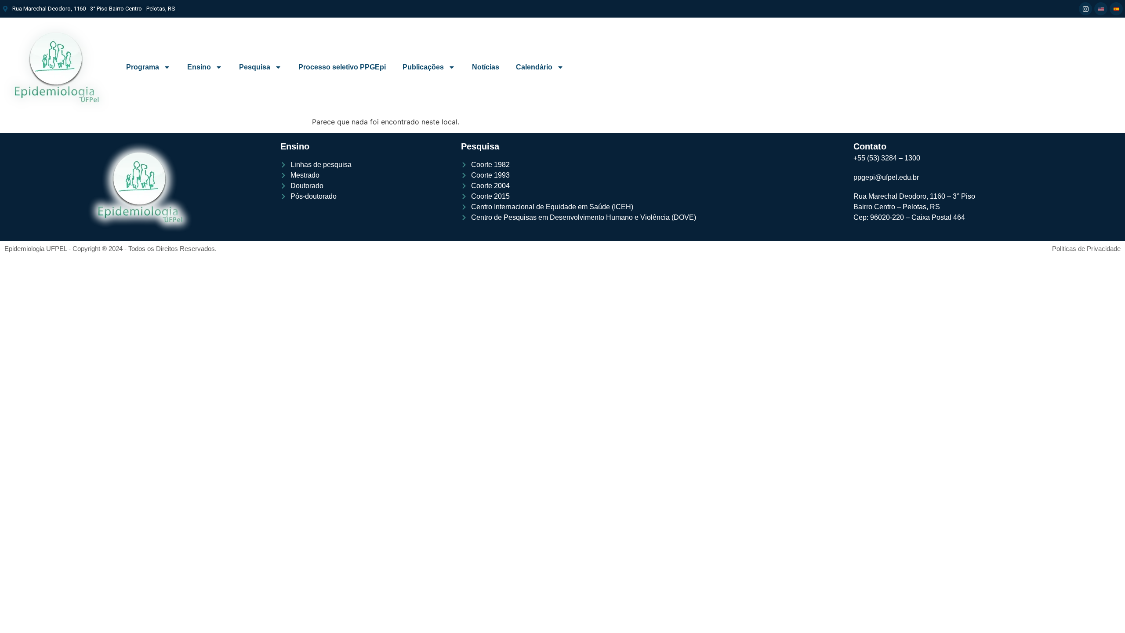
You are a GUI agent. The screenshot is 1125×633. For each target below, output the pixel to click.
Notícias (485, 67)
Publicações (423, 67)
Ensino (199, 67)
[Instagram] (1085, 8)
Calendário (534, 67)
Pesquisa (254, 67)
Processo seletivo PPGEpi (342, 67)
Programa (142, 67)
